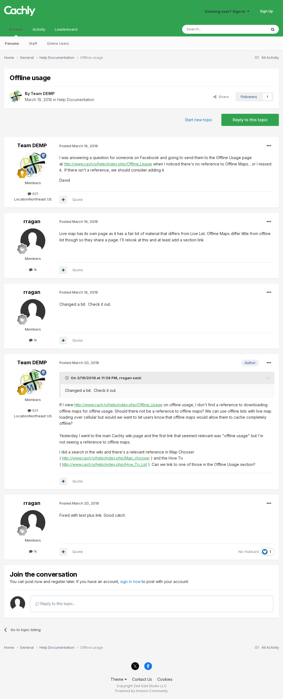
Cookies (164, 679)
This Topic (250, 29)
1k (35, 269)
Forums (12, 43)
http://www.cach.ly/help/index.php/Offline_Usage (108, 164)
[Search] (273, 29)
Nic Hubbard (249, 552)
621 (34, 193)
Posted (78, 146)
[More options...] (268, 146)
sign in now (130, 581)
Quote (77, 199)
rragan (31, 221)
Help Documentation (75, 99)
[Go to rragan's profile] (32, 240)
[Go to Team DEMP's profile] (16, 97)
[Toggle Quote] (67, 378)
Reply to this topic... (57, 603)
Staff (33, 43)
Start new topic (198, 119)
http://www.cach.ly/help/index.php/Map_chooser (106, 458)
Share (222, 96)
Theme (118, 679)
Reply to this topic (250, 119)
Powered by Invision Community (141, 691)
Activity (39, 29)
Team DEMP (43, 93)
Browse (16, 29)
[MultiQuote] (63, 200)
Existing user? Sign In (226, 11)
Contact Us (142, 679)
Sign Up (266, 11)
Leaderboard (66, 29)
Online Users (58, 43)
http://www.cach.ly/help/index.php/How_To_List (104, 464)
